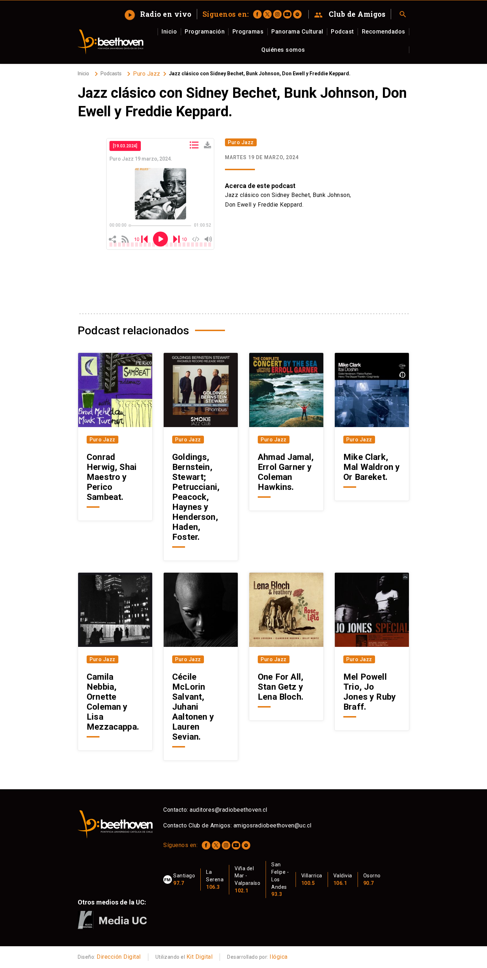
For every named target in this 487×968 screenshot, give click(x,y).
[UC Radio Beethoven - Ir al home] (110, 42)
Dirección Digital (119, 956)
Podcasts (111, 73)
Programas (248, 31)
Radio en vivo (159, 14)
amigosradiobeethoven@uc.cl (273, 825)
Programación (205, 31)
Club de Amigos (350, 14)
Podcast (342, 31)
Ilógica (279, 956)
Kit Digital (199, 956)
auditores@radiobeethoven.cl (228, 809)
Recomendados (383, 31)
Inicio (169, 31)
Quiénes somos (283, 49)
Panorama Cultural (297, 31)
